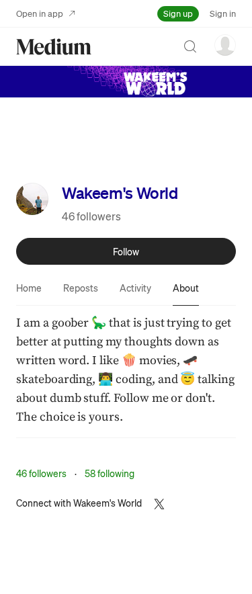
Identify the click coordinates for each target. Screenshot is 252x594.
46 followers (91, 216)
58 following (109, 473)
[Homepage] (53, 46)
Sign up (178, 13)
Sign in (223, 13)
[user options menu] (225, 45)
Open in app (39, 13)
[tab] (29, 287)
